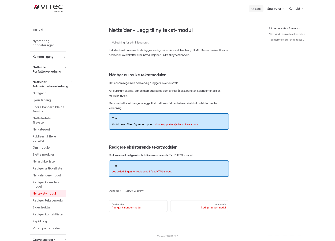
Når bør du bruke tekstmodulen (287, 34)
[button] (48, 56)
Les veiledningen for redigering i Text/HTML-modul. (142, 171)
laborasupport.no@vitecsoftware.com (176, 124)
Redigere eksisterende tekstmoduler (287, 39)
